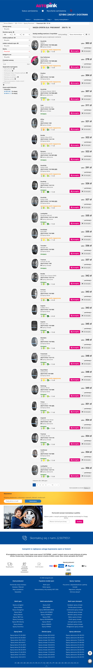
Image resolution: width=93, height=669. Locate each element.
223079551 (63, 538)
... (48, 485)
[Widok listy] (86, 34)
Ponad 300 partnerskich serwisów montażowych (24, 569)
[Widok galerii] (89, 34)
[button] (90, 653)
